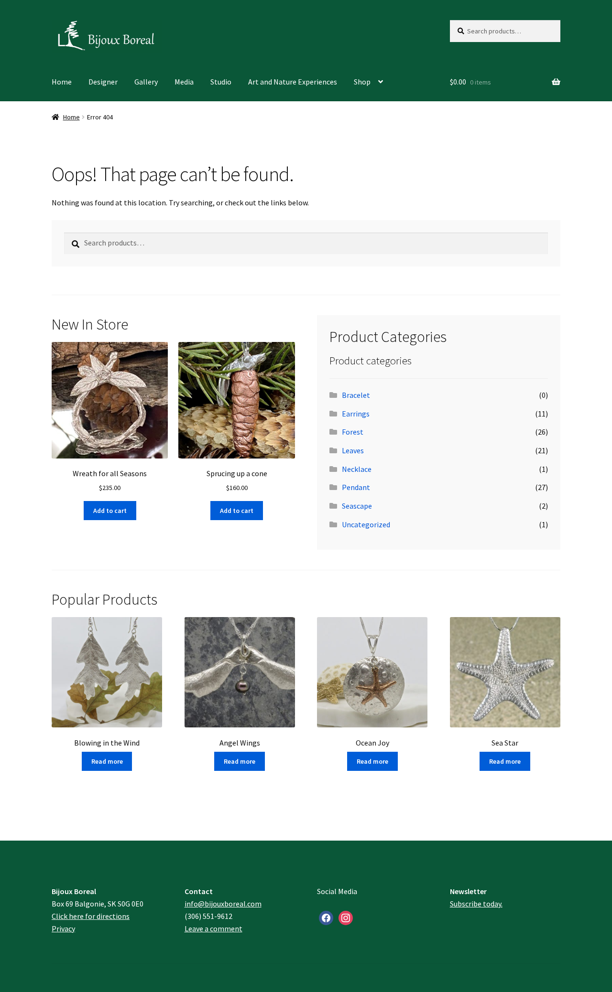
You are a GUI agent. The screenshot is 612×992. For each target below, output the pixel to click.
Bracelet (356, 395)
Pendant (356, 487)
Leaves (353, 450)
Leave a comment (213, 928)
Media (184, 81)
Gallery (146, 81)
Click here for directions (91, 916)
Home (62, 81)
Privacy (63, 928)
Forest (352, 432)
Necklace (357, 469)
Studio (220, 81)
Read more (107, 761)
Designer (103, 81)
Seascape (357, 506)
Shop (362, 81)
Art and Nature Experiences (292, 81)
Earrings (356, 413)
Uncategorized (366, 524)
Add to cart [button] (110, 510)
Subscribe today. (476, 903)
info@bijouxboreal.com (223, 903)
